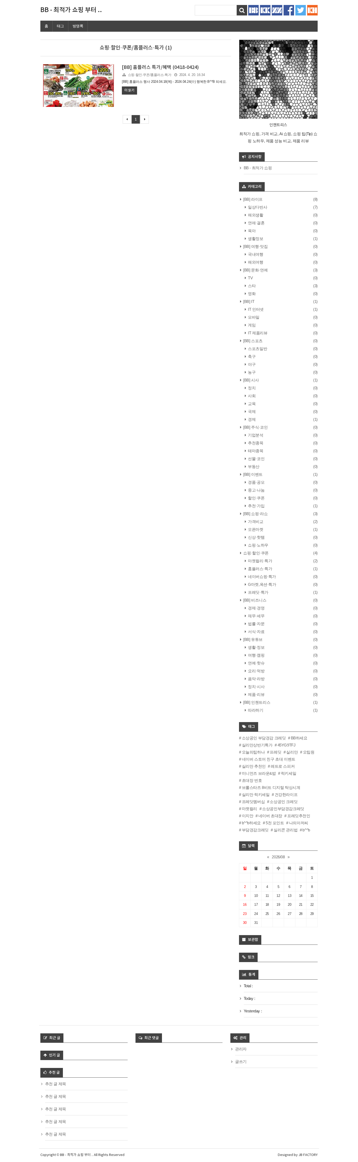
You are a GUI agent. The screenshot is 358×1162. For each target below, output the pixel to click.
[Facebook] (289, 10)
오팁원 (308, 752)
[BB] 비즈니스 (254, 600)
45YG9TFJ (286, 745)
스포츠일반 (257, 348)
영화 (251, 293)
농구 (251, 372)
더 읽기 (129, 90)
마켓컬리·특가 (259, 561)
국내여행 (255, 254)
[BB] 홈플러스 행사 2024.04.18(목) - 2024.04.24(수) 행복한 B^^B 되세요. (174, 82)
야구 (251, 364)
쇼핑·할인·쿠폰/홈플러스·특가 (149, 75)
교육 (251, 403)
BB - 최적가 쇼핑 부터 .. (71, 10)
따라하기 (255, 710)
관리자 (241, 1049)
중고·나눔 (255, 490)
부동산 (253, 466)
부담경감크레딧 (255, 830)
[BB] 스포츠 (252, 341)
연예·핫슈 (255, 663)
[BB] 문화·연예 (255, 270)
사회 (251, 396)
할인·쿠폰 (255, 498)
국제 (251, 411)
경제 (251, 419)
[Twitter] (300, 10)
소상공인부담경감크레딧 (283, 808)
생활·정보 (255, 647)
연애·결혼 (255, 223)
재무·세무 (255, 616)
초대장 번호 (252, 780)
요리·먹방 (255, 671)
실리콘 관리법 (285, 830)
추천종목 (255, 443)
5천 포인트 (275, 823)
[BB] (253, 10)
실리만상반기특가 (257, 745)
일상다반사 (257, 207)
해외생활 (255, 215)
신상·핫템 (255, 537)
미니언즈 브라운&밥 (259, 773)
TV (250, 278)
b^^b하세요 (251, 823)
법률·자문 (255, 623)
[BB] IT (248, 301)
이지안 (247, 816)
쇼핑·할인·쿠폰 (255, 553)
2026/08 (278, 857)
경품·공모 (255, 482)
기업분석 (255, 435)
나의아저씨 (298, 823)
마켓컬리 (249, 808)
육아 (251, 230)
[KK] (265, 10)
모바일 (253, 317)
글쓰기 (241, 1061)
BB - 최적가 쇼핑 (258, 168)
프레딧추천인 (298, 816)
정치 (251, 388)
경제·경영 (255, 608)
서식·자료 (255, 631)
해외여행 (255, 262)
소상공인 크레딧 (283, 801)
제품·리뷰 (255, 694)
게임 (251, 325)
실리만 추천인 (254, 766)
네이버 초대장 (270, 816)
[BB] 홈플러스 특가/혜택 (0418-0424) (160, 67)
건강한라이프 (286, 794)
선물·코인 (255, 458)
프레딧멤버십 (253, 801)
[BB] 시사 (250, 380)
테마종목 (255, 451)
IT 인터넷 (255, 309)
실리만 (292, 752)
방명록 (78, 26)
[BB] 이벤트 (252, 474)
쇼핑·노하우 (257, 545)
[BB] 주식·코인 (255, 427)
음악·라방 (255, 679)
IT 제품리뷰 (257, 333)
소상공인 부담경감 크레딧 (264, 738)
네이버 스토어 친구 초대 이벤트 (268, 759)
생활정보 (255, 238)
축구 (251, 356)
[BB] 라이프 (252, 199)
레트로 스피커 (283, 766)
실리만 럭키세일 (255, 794)
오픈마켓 (255, 529)
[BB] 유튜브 (252, 639)
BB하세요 (299, 738)
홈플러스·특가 (259, 568)
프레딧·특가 (257, 592)
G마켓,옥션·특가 (261, 584)
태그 (60, 26)
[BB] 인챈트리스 (256, 702)
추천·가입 (255, 506)
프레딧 (275, 752)
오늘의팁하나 (253, 752)
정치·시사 (255, 686)
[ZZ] (277, 10)
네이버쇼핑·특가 (261, 576)
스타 (251, 285)
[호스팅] (312, 10)
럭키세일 (288, 773)
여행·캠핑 (255, 655)
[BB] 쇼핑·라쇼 (255, 513)
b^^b (306, 830)
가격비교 (255, 521)
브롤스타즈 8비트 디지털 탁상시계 (271, 787)
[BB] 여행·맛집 (255, 246)
